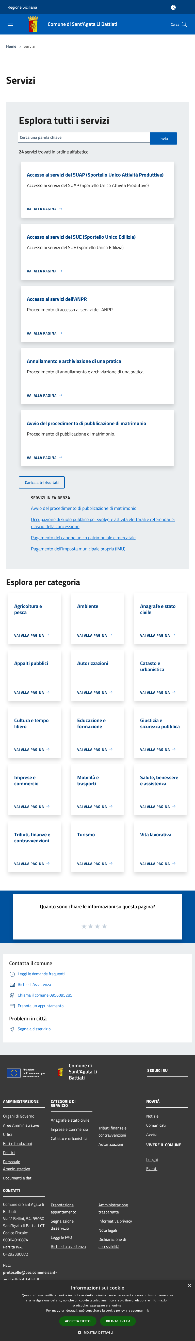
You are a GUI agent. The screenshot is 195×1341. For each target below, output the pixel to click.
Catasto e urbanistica (69, 1138)
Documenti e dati (17, 1178)
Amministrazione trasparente (113, 1208)
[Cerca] (184, 24)
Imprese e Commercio (69, 1129)
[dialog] (97, 1310)
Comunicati (156, 1125)
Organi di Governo (18, 1116)
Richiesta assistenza (68, 1246)
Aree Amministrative (21, 1125)
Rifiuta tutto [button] (118, 1321)
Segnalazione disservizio (62, 1224)
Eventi (151, 1168)
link (146, 1310)
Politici (9, 1153)
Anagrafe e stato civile (70, 1120)
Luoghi (152, 1159)
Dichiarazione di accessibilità (112, 1242)
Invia (163, 138)
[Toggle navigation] (10, 24)
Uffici (7, 1134)
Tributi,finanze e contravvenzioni (112, 1131)
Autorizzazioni (111, 1144)
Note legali (108, 1230)
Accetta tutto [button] (78, 1321)
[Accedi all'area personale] (173, 7)
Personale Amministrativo (16, 1165)
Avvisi (151, 1134)
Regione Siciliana (22, 7)
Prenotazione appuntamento (63, 1208)
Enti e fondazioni (17, 1143)
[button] (97, 1332)
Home (11, 46)
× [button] (189, 1286)
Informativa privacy (115, 1221)
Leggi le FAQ (61, 1237)
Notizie (152, 1116)
